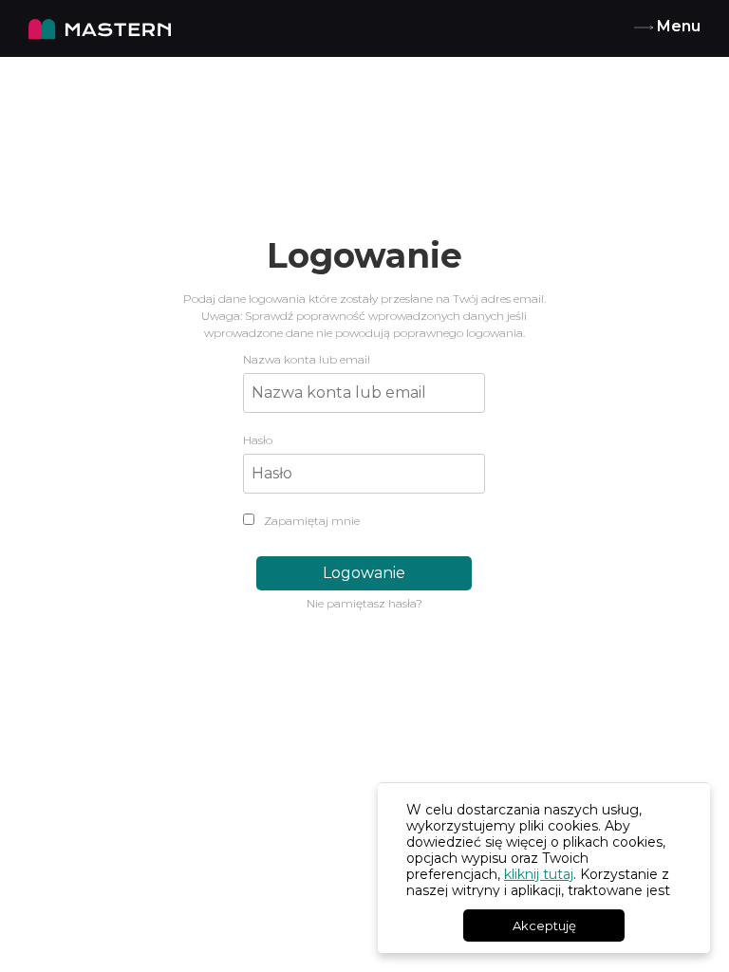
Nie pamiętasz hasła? (364, 603)
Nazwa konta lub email (306, 359)
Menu (677, 26)
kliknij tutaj (538, 874)
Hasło (257, 440)
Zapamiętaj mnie (310, 521)
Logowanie (364, 573)
